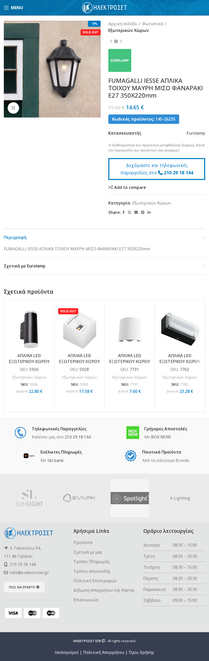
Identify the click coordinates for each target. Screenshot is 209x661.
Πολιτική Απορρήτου (103, 652)
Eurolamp (196, 133)
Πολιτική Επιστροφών (95, 581)
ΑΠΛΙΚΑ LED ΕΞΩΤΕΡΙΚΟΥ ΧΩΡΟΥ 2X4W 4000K (29, 361)
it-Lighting (180, 498)
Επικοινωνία (85, 600)
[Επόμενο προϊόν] (121, 41)
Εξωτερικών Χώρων (128, 30)
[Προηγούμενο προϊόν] (110, 41)
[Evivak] (79, 498)
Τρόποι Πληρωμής (91, 561)
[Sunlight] (29, 498)
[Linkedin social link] (149, 212)
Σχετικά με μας (87, 552)
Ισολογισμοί (67, 652)
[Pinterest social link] (142, 212)
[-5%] (29, 329)
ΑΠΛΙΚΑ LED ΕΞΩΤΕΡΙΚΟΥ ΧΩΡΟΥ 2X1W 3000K (129, 361)
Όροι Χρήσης (141, 652)
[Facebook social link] (123, 212)
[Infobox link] (52, 433)
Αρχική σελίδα (122, 24)
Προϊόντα (82, 542)
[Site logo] (104, 7)
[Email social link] (136, 212)
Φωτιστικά (152, 24)
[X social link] (129, 212)
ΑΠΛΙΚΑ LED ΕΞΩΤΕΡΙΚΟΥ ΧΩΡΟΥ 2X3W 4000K (79, 361)
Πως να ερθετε (22, 587)
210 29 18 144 (178, 173)
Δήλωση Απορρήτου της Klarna (103, 590)
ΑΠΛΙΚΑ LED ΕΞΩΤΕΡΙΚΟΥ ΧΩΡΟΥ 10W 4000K (179, 361)
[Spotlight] (129, 498)
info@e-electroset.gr (29, 572)
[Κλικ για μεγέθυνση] (13, 108)
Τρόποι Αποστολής (92, 571)
